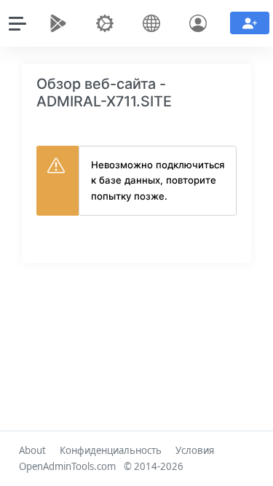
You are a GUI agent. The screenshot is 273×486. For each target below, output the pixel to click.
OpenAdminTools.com (67, 466)
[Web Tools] (107, 23)
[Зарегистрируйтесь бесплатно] (249, 23)
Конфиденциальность (111, 450)
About (32, 450)
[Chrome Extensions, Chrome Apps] (61, 23)
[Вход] (200, 23)
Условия (194, 450)
